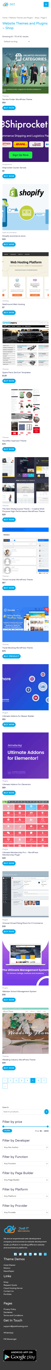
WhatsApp (8, 1333)
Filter (7, 1131)
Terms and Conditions (13, 1315)
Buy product (11, 656)
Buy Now (9, 108)
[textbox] (24, 1147)
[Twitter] (20, 1254)
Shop (6, 1282)
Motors (7, 1268)
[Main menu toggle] (46, 4)
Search (5, 1107)
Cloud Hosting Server (13, 1288)
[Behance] (45, 1254)
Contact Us (9, 1291)
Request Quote (10, 1285)
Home (4, 18)
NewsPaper (9, 1271)
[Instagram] (25, 1254)
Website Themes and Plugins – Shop (24, 18)
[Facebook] (15, 1254)
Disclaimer (8, 1312)
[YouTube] (35, 1254)
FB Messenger (10, 1339)
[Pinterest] (40, 1254)
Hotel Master (10, 1265)
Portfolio (8, 1294)
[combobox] (25, 1147)
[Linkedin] (30, 1254)
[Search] (46, 1111)
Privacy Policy (10, 1309)
